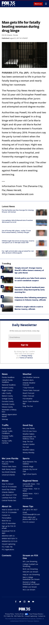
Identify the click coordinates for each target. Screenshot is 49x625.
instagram (24, 601)
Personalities (6, 518)
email (33, 601)
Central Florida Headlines (7, 381)
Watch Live (38, 4)
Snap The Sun (28, 406)
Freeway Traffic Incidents (7, 437)
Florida (15, 35)
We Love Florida (29, 428)
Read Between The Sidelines (30, 463)
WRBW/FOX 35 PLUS (9, 541)
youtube (29, 601)
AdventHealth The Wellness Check (29, 438)
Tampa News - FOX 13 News (31, 490)
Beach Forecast (28, 393)
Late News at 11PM (9, 495)
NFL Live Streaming (30, 561)
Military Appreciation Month (9, 415)
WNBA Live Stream (30, 587)
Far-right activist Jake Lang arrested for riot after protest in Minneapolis (18, 252)
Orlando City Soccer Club (30, 470)
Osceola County (8, 401)
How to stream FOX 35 (10, 510)
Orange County (7, 399)
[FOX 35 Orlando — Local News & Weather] (8, 3)
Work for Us (6, 521)
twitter (20, 601)
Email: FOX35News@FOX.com (31, 513)
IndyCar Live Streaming (31, 574)
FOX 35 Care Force (30, 431)
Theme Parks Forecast (31, 390)
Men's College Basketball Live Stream (31, 578)
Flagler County (7, 390)
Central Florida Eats (9, 500)
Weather (27, 374)
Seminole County (8, 404)
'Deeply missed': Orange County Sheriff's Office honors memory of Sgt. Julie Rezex (29, 270)
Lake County (6, 393)
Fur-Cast (26, 447)
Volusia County (7, 407)
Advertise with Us (8, 536)
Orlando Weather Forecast (29, 384)
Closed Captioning (8, 544)
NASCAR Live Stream (30, 572)
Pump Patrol (6, 428)
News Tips (28, 506)
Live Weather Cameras (31, 377)
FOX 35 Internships (9, 523)
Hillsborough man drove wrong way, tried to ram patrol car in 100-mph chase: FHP (18, 242)
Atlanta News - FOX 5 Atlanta (31, 494)
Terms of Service (26, 358)
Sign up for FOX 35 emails (9, 527)
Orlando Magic (28, 466)
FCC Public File (7, 547)
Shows (5, 480)
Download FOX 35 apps (8, 532)
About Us (6, 506)
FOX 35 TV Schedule (9, 487)
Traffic (5, 425)
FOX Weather (27, 399)
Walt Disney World (8, 469)
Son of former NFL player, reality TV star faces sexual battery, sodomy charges (16, 231)
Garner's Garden (29, 444)
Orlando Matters (8, 492)
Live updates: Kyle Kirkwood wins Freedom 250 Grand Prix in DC (17, 221)
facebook (16, 601)
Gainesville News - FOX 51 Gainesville (31, 485)
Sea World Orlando (9, 472)
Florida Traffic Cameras (7, 442)
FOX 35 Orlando (7, 35)
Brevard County (7, 388)
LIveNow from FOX (9, 498)
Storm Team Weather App (31, 402)
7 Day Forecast (28, 388)
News (5, 374)
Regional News (30, 480)
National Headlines (9, 385)
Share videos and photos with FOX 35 (30, 518)
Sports (26, 458)
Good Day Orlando (9, 489)
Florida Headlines (8, 377)
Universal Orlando (8, 475)
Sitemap (5, 419)
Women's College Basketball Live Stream (31, 583)
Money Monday (28, 452)
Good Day (28, 425)
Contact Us (6, 515)
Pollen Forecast (28, 396)
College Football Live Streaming (30, 565)
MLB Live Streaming (30, 569)
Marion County (7, 396)
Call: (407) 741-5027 (30, 510)
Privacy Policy (27, 356)
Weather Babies (28, 434)
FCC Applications (8, 549)
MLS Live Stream (29, 590)
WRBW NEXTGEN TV (9, 538)
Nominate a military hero (9, 411)
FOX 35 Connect (29, 522)
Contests (6, 555)
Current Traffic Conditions (7, 432)
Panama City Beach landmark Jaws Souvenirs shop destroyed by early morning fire (30, 289)
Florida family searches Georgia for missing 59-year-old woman (18, 211)
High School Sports (30, 474)
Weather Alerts (28, 380)
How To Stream (8, 484)
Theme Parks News (9, 466)
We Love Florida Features (8, 463)
